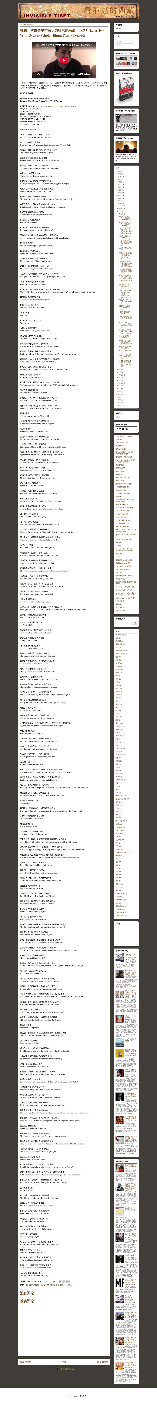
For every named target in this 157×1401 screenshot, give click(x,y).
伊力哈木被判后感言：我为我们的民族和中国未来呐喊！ (125, 242)
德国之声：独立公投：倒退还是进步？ (124, 307)
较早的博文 (102, 1362)
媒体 (117, 764)
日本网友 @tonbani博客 (123, 563)
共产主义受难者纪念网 (122, 526)
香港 (117, 837)
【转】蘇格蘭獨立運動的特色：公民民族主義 (125, 271)
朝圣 (117, 660)
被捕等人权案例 (32, 1285)
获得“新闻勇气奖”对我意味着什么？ (131, 1137)
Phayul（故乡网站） (122, 517)
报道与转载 (119, 644)
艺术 (117, 862)
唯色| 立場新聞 (120, 465)
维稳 (117, 818)
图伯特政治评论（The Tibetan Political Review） (125, 500)
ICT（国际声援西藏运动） (123, 520)
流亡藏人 (118, 755)
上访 (117, 786)
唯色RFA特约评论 (121, 449)
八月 (120, 369)
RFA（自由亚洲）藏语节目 (124, 511)
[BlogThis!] (62, 1282)
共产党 (118, 707)
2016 (119, 198)
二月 (120, 385)
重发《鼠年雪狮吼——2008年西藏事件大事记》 (130, 1235)
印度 (117, 868)
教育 (117, 732)
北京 (117, 647)
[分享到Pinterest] (69, 1282)
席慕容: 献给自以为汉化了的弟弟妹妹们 (125, 318)
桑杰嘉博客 (119, 554)
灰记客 (118, 557)
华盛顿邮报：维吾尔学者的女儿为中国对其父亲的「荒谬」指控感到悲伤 (125, 264)
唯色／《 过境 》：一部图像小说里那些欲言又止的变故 (130, 992)
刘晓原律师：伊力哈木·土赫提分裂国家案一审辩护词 (125, 218)
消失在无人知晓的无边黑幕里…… (130, 1016)
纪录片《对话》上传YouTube (125, 236)
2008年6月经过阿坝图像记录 (130, 1040)
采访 (84, 83)
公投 (117, 701)
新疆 (117, 843)
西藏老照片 (119, 572)
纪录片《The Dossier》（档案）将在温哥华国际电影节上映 (125, 325)
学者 (117, 846)
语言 (117, 878)
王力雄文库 (119, 439)
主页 (64, 1362)
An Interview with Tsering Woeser (130, 955)
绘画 (117, 720)
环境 (117, 717)
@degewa (119, 28)
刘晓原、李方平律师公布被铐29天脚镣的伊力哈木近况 (125, 342)
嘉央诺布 (118, 729)
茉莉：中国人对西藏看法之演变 (125, 347)
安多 (117, 638)
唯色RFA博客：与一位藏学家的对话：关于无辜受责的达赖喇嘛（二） (130, 1365)
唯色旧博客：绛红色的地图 (124, 457)
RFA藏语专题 (120, 912)
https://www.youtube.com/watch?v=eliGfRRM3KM (57, 106)
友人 (117, 874)
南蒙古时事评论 (120, 610)
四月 (120, 380)
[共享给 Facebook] (67, 1282)
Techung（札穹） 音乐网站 (124, 590)
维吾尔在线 (119, 604)
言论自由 (118, 849)
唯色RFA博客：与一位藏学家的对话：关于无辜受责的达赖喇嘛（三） (130, 1315)
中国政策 (118, 897)
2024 (119, 176)
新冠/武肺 (118, 840)
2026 (119, 171)
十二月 (121, 206)
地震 (117, 676)
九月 (120, 214)
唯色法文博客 (120, 471)
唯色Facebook (120, 474)
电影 (117, 679)
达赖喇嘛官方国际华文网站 (124, 484)
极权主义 (118, 723)
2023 (119, 179)
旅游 (117, 758)
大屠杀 (118, 673)
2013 (119, 392)
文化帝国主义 (120, 821)
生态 (117, 792)
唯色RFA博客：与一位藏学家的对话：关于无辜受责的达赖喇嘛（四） (130, 1340)
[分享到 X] (64, 1282)
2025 (119, 174)
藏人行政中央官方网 (122, 504)
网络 (117, 811)
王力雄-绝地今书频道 (122, 443)
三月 (120, 383)
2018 (119, 193)
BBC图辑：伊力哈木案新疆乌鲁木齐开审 (125, 286)
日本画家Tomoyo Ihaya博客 (124, 560)
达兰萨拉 (118, 669)
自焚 (117, 903)
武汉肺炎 (118, 824)
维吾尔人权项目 (120, 607)
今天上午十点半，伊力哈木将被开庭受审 (125, 301)
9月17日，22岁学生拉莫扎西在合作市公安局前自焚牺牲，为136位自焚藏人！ (125, 256)
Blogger (75, 1396)
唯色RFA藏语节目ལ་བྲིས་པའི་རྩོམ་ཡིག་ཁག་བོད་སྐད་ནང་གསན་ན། (126, 453)
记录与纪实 (44, 1285)
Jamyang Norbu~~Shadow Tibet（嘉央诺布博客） (126, 530)
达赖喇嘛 (118, 666)
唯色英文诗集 (120, 481)
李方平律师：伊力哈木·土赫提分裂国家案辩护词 (125, 224)
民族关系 (118, 774)
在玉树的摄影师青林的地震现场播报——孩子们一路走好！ (130, 1119)
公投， (118, 704)
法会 (117, 682)
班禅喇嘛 (118, 641)
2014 (119, 203)
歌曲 (117, 698)
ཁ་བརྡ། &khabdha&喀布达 (123, 566)
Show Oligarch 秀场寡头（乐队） (126, 587)
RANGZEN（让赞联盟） (123, 493)
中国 (117, 890)
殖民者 (118, 887)
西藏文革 (118, 830)
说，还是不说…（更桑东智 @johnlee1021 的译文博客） (124, 549)
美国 (117, 767)
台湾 (117, 802)
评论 (119, 45)
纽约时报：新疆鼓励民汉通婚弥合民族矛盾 (125, 356)
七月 (120, 372)
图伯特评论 (119, 496)
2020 (119, 187)
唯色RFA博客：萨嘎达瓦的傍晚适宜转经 (130, 1166)
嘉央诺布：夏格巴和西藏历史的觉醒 (130, 1050)
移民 (117, 859)
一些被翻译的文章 (121, 852)
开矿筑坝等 (119, 736)
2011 (119, 397)
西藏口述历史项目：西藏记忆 (124, 576)
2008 (119, 405)
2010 (119, 400)
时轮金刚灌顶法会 (121, 799)
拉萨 (117, 745)
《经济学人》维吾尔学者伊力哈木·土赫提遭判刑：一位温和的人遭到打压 (125, 231)
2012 (119, 394)
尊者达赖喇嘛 (120, 906)
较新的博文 (25, 1362)
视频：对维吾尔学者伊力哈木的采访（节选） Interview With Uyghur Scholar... (125, 294)
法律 (117, 685)
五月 (120, 377)
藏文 (117, 881)
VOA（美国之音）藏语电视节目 (125, 507)
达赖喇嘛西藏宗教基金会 (123, 487)
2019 (119, 190)
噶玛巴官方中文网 (121, 490)
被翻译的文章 (120, 654)
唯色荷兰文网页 (120, 468)
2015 (119, 201)
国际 (117, 710)
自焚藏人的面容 (120, 579)
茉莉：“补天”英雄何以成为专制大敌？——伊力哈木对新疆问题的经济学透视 (125, 279)
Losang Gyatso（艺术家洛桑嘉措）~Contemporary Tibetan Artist (126, 594)
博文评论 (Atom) (67, 1369)
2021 (119, 184)
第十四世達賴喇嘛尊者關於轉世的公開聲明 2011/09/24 (125, 331)
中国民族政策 (120, 893)
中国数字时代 (120, 601)
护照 (117, 714)
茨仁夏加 (118, 663)
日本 (117, 783)
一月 (120, 388)
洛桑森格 (118, 761)
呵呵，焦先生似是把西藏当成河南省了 (130, 1071)
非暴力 (118, 691)
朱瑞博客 (118, 546)
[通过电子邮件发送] (60, 1282)
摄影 (117, 789)
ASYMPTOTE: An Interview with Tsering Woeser (130, 1280)
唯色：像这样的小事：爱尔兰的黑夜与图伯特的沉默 (130, 972)
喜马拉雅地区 (120, 833)
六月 (120, 375)
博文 (119, 41)
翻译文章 (118, 688)
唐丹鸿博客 (119, 542)
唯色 (62, 1285)
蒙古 (117, 770)
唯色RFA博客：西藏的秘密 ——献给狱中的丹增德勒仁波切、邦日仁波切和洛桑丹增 (130, 1186)
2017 (119, 195)
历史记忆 (118, 748)
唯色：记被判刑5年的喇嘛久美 (125, 337)
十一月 (121, 208)
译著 (117, 865)
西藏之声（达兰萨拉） (122, 514)
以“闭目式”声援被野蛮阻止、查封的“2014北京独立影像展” (125, 363)
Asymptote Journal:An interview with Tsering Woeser (130, 1298)
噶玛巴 (118, 695)
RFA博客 (118, 909)
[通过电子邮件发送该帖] (54, 1281)
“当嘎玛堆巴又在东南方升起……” (124, 312)
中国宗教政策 (120, 900)
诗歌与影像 (54, 1285)
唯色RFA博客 (120, 446)
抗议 (117, 742)
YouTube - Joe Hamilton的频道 (125, 598)
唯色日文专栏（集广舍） (123, 478)
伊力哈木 (68, 1285)
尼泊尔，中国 (120, 780)
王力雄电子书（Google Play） (125, 436)
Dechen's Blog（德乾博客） (124, 539)
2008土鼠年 (119, 635)
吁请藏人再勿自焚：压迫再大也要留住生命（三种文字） (130, 1096)
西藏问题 (118, 827)
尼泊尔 (118, 777)
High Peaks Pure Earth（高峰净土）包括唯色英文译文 (125, 461)
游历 (117, 871)
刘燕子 (118, 751)
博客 (117, 657)
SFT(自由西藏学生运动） (123, 523)
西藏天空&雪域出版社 (122, 569)
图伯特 (118, 805)
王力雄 (118, 808)
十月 (120, 211)
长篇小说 (118, 884)
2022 (119, 182)
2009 (119, 402)
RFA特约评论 (120, 915)
